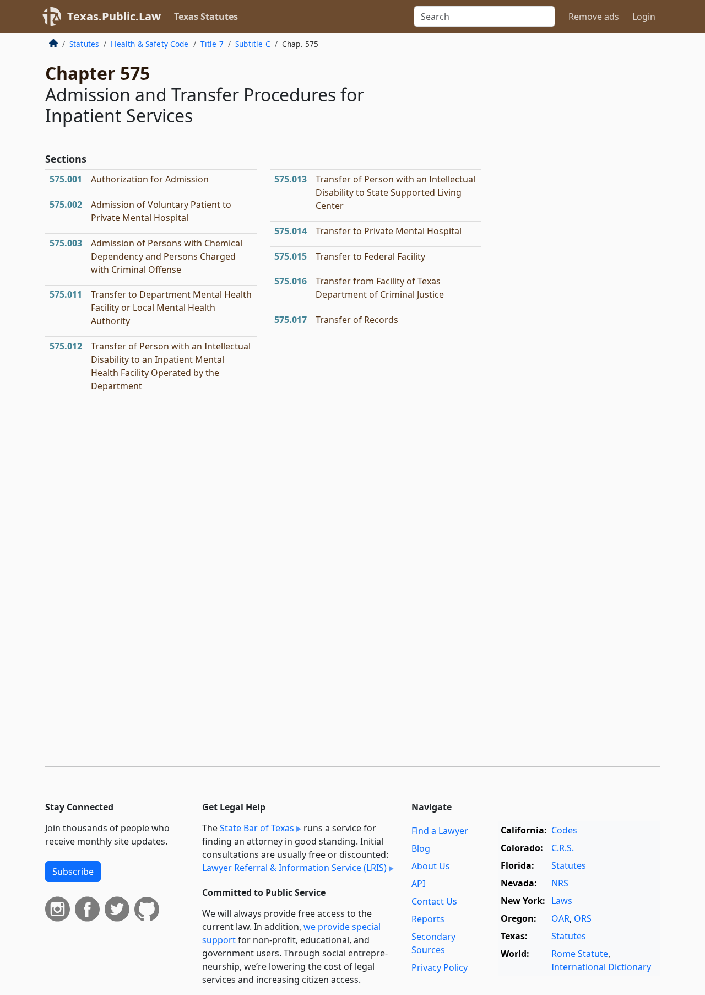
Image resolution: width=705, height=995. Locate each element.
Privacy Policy (439, 967)
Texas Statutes (206, 16)
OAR (560, 918)
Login (643, 16)
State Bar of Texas (257, 828)
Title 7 (212, 44)
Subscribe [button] (73, 871)
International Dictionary (601, 967)
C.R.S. (562, 848)
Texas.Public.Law (114, 16)
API (418, 884)
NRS (559, 883)
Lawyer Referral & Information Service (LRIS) (294, 868)
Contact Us (434, 901)
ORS (583, 918)
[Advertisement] (577, 217)
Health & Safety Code (149, 44)
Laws (561, 901)
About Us (430, 866)
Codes (564, 830)
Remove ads (593, 16)
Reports (427, 919)
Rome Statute (579, 954)
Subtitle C (252, 44)
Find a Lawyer (439, 831)
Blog (420, 848)
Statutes (84, 44)
